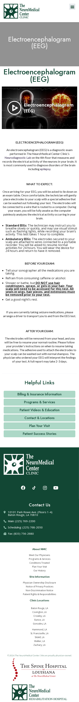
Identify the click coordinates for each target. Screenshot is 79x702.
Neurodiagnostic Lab (18, 157)
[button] (72, 7)
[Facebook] (23, 487)
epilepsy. (45, 169)
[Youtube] (55, 487)
